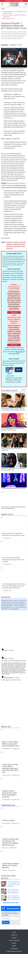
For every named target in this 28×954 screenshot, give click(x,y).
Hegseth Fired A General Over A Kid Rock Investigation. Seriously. (9, 794)
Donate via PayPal (18, 369)
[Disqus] (14, 665)
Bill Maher (9, 242)
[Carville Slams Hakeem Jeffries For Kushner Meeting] (10, 856)
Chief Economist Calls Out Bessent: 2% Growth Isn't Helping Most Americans (10, 842)
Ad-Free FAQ (19, 352)
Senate (23, 246)
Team (14, 932)
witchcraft (9, 248)
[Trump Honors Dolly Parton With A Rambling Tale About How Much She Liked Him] (10, 757)
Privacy (14, 943)
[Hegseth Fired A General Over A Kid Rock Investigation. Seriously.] (10, 783)
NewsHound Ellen (6, 748)
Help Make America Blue (11, 902)
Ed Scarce (4, 870)
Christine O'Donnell (19, 242)
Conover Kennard (6, 775)
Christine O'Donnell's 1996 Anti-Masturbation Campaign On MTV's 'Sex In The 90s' (13, 559)
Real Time (9, 246)
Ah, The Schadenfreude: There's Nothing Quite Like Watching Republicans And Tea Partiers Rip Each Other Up (13, 586)
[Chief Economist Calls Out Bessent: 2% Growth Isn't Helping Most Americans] (10, 831)
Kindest (9, 373)
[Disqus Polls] (14, 629)
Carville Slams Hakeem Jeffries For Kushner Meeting (10, 865)
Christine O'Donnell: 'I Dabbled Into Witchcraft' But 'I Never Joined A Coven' (14, 25)
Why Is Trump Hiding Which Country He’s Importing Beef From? (10, 744)
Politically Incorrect (19, 244)
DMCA (14, 946)
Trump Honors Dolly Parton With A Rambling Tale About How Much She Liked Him (10, 768)
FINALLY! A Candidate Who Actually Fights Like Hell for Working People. (13, 897)
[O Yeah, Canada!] (10, 813)
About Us (14, 935)
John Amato (5, 847)
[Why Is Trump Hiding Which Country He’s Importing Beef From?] (10, 734)
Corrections (14, 948)
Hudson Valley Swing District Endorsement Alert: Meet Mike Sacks (13, 891)
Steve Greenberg (6, 823)
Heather (5, 45)
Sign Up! (5, 922)
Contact (14, 938)
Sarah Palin (16, 246)
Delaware (9, 244)
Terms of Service (20, 607)
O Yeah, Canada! (8, 820)
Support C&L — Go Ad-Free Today (14, 1)
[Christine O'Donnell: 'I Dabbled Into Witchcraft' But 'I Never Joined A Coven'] (14, 524)
